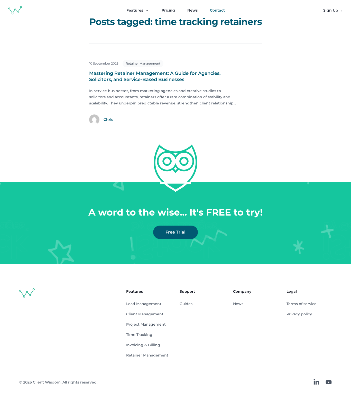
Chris (108, 119)
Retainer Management (143, 63)
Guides (186, 303)
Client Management (144, 314)
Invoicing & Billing (143, 345)
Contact (217, 10)
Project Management (146, 324)
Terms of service (302, 303)
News (192, 10)
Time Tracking (139, 334)
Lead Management (143, 303)
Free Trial (175, 232)
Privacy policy (299, 314)
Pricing (168, 10)
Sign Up (333, 10)
